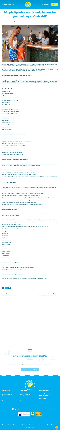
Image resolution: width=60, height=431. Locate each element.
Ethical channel (32, 424)
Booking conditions (11, 424)
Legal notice (19, 424)
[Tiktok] (15, 409)
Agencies (53, 424)
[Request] (28, 400)
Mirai (33, 427)
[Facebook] (12, 409)
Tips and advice (18, 21)
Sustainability (44, 390)
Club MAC (6, 64)
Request (23, 401)
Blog (14, 21)
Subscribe (5, 401)
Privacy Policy (25, 424)
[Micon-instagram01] (19, 409)
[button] (3, 288)
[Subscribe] (10, 400)
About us (4, 424)
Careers (49, 424)
